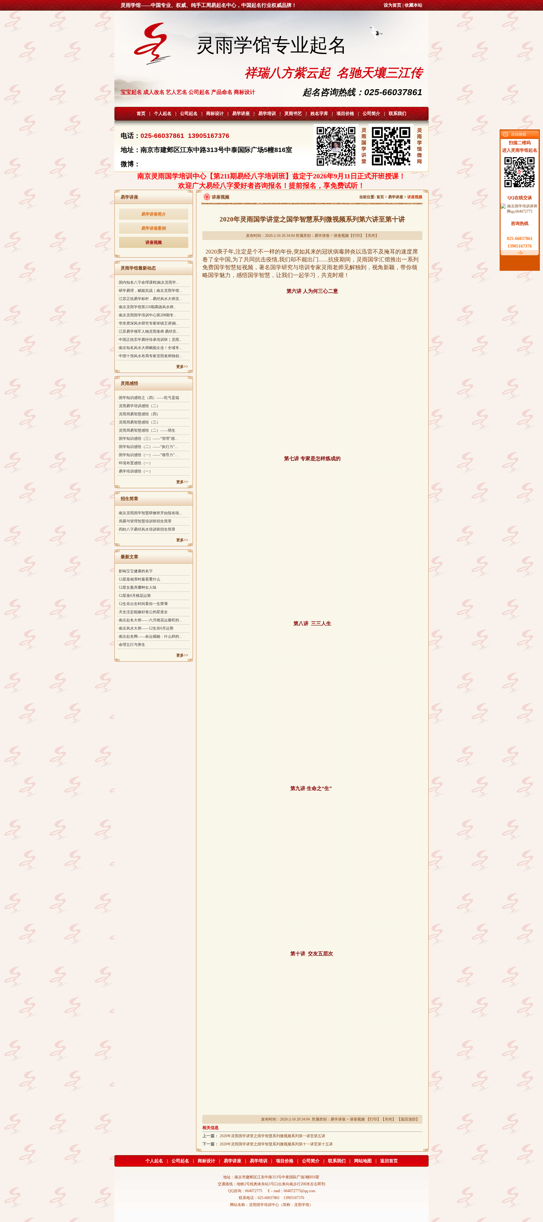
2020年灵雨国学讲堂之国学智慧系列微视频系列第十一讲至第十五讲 (276, 1144)
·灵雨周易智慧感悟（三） (139, 422)
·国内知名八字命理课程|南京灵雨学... (148, 282)
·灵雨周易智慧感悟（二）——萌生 (146, 430)
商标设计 (215, 113)
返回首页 (389, 1161)
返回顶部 (408, 1119)
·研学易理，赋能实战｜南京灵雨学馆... (150, 290)
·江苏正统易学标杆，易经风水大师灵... (150, 299)
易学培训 (267, 113)
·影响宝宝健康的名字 (135, 571)
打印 (356, 235)
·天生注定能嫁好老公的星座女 (143, 612)
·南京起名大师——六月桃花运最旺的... (150, 620)
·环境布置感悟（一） (135, 463)
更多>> (182, 366)
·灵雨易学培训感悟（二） (139, 406)
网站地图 (363, 1161)
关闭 (371, 235)
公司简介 (371, 113)
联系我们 (397, 113)
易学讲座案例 (153, 228)
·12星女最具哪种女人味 (137, 587)
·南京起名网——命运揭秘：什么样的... (150, 636)
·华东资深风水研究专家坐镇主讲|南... (148, 323)
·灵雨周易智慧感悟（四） (139, 414)
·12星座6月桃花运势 (134, 595)
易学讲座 (241, 113)
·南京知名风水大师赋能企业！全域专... (150, 348)
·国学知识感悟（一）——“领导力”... (148, 455)
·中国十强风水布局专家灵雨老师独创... (150, 356)
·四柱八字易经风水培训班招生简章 (146, 529)
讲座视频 (153, 242)
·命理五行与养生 (131, 644)
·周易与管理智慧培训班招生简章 (145, 521)
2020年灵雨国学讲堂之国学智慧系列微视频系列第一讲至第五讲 (272, 1136)
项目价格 (345, 113)
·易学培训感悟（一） (135, 471)
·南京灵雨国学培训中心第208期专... (147, 315)
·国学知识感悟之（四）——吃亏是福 (148, 398)
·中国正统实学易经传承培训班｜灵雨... (150, 339)
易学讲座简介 (153, 214)
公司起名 (189, 113)
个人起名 (163, 113)
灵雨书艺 (293, 113)
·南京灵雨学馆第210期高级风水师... (147, 307)
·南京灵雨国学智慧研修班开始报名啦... (150, 513)
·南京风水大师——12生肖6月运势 (145, 628)
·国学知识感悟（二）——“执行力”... (148, 447)
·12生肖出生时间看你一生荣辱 (143, 604)
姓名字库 (319, 113)
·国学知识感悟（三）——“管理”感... (148, 438)
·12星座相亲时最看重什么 (139, 579)
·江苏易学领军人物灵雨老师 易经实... (148, 331)
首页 (141, 113)
